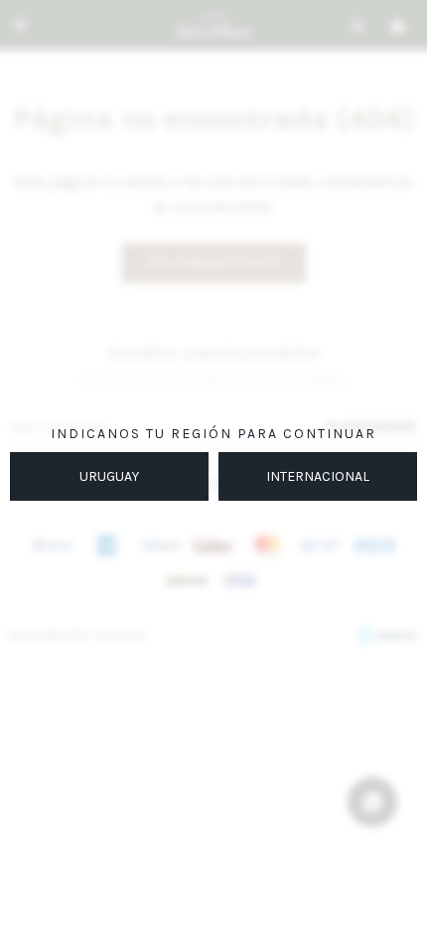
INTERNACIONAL (317, 476)
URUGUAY (109, 476)
